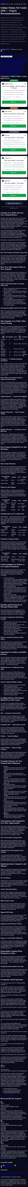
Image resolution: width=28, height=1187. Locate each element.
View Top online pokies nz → (8, 48)
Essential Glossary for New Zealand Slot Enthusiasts (12, 68)
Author (2, 2)
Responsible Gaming (10, 1174)
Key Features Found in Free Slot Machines (14, 61)
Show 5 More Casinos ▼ (14, 203)
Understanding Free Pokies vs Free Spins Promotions (13, 62)
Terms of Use (11, 1173)
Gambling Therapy (6, 1167)
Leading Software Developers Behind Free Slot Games (12, 67)
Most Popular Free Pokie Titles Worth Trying (14, 60)
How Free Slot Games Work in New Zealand (12, 59)
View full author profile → (7, 1095)
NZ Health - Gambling (20, 1165)
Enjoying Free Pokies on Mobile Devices (13, 65)
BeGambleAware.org (14, 208)
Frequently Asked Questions (11, 74)
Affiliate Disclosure (19, 1173)
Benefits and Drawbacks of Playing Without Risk (12, 64)
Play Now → (14, 102)
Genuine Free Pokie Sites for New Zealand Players (13, 58)
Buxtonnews (4, 1)
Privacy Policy (4, 1173)
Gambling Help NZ (8, 1165)
